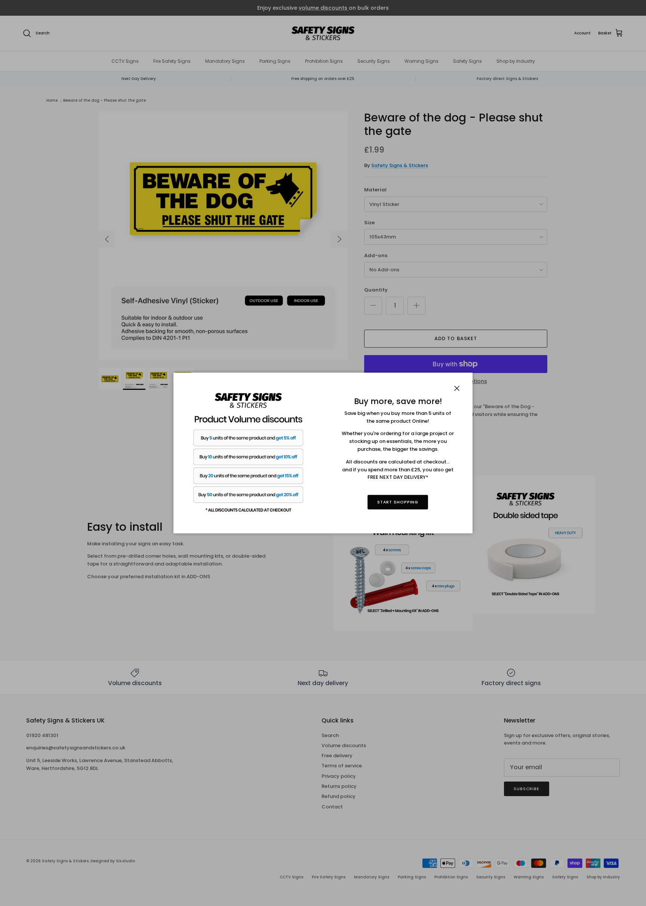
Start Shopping (397, 502)
